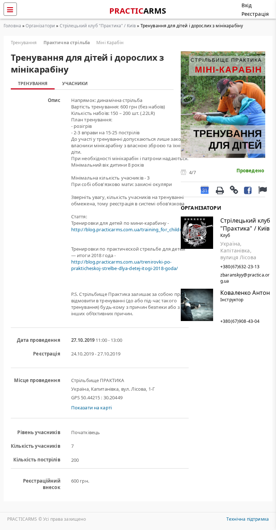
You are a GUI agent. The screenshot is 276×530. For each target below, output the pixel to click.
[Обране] (261, 189)
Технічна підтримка (247, 519)
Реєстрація (255, 13)
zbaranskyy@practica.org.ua (245, 278)
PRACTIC (137, 10)
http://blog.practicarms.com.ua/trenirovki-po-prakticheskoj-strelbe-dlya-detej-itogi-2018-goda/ (124, 265)
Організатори (40, 26)
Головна (12, 26)
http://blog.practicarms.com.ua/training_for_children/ (130, 229)
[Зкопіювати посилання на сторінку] (233, 190)
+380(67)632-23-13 (239, 267)
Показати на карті (91, 407)
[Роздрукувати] (219, 189)
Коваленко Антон (245, 293)
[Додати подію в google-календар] (205, 189)
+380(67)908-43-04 (239, 321)
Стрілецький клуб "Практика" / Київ (98, 26)
